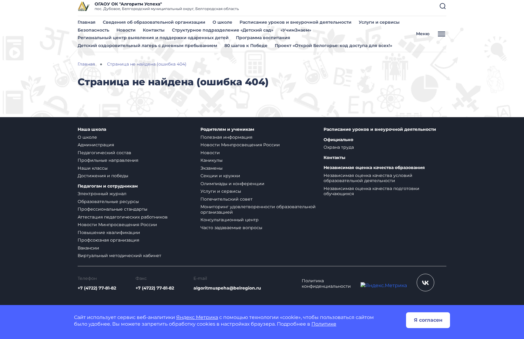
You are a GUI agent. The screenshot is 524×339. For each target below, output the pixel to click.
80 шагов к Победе (245, 45)
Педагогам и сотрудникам (108, 186)
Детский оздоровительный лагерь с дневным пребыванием (147, 45)
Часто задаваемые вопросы (231, 227)
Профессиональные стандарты (112, 209)
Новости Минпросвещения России (117, 224)
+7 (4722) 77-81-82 (97, 288)
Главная (87, 22)
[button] (442, 6)
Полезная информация (226, 137)
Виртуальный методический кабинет (119, 255)
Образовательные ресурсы (108, 201)
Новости (126, 30)
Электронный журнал (102, 193)
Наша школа (92, 129)
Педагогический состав (104, 152)
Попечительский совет (226, 199)
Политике (323, 324)
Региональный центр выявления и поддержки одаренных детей (153, 37)
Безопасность (93, 30)
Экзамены (211, 168)
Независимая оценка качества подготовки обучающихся (371, 191)
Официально (338, 139)
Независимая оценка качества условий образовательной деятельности (368, 178)
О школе (222, 22)
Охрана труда (339, 147)
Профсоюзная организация (108, 240)
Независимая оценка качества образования (374, 167)
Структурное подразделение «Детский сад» (222, 30)
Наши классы (93, 168)
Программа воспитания (263, 37)
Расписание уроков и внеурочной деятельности (295, 22)
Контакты (154, 30)
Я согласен (428, 320)
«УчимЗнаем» (295, 30)
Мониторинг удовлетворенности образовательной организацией (258, 209)
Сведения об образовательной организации (154, 22)
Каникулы (211, 160)
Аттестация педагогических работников (123, 217)
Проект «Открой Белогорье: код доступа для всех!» (333, 45)
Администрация (96, 144)
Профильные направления (108, 160)
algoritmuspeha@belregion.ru (227, 288)
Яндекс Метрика (197, 317)
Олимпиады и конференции (232, 183)
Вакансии (88, 248)
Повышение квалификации (109, 232)
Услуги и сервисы (379, 22)
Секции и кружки (220, 175)
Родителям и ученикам (227, 129)
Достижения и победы (103, 175)
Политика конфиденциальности (326, 283)
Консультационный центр (229, 219)
